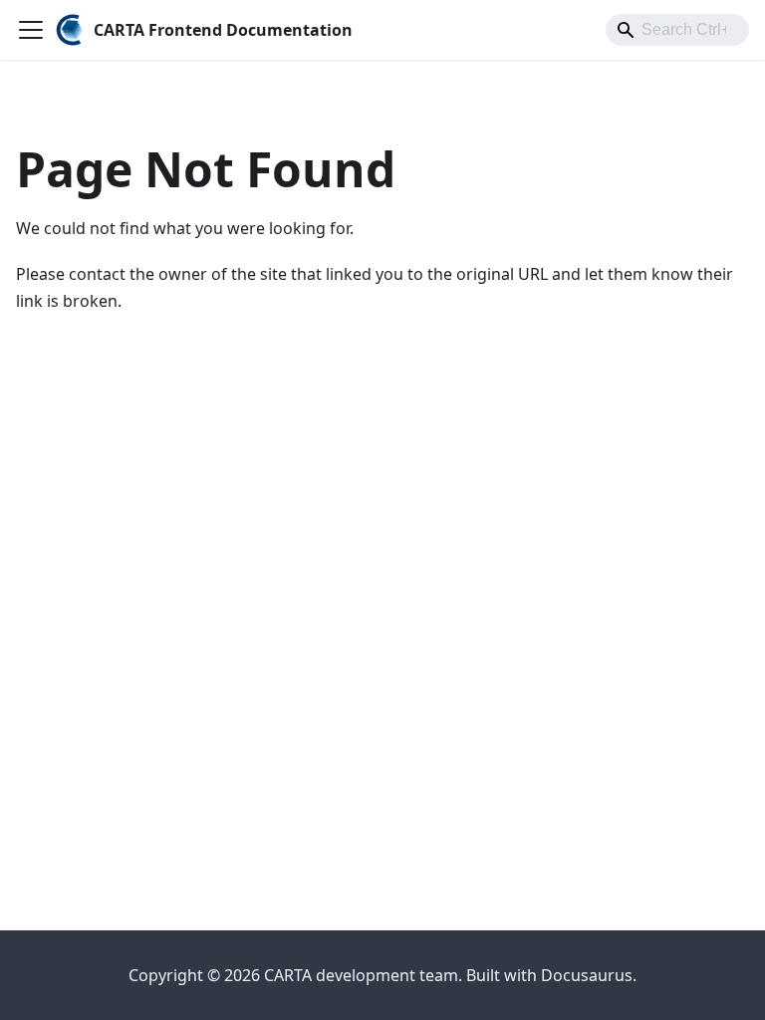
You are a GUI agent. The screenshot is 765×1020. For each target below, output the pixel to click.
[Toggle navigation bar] (31, 30)
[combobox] (677, 30)
